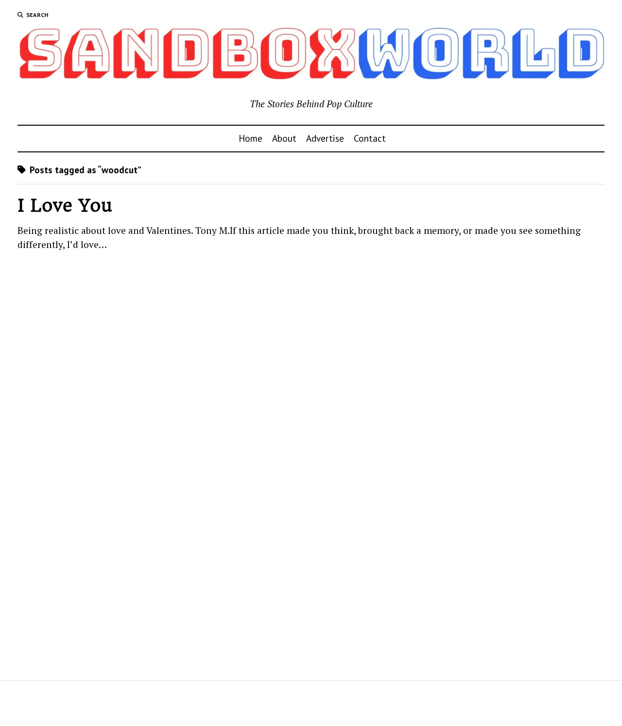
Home (250, 138)
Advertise (325, 138)
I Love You (64, 205)
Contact (370, 138)
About (284, 138)
